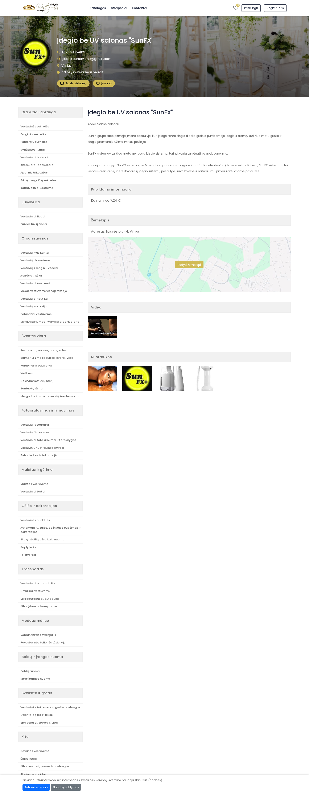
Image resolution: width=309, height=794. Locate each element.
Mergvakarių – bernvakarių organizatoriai (50, 322)
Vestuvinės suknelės (34, 126)
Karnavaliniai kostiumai (37, 188)
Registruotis (275, 8)
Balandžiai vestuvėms (36, 314)
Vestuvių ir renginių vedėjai (39, 268)
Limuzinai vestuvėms (35, 591)
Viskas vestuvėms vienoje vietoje (43, 291)
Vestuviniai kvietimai (35, 283)
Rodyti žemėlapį (189, 265)
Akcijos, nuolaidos (33, 774)
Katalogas (98, 8)
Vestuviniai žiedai (32, 216)
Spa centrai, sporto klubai (39, 723)
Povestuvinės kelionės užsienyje (42, 642)
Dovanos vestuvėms (34, 751)
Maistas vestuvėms (34, 484)
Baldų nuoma (30, 671)
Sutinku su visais (36, 787)
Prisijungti (251, 8)
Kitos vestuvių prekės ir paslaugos (44, 766)
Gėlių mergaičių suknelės (38, 180)
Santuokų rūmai (31, 388)
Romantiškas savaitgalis (38, 635)
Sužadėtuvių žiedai (33, 224)
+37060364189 (73, 52)
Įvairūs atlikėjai (31, 276)
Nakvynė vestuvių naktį (36, 381)
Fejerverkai (28, 555)
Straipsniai (119, 8)
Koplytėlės (28, 547)
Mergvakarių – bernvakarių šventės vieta (49, 396)
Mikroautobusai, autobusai (39, 599)
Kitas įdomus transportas (38, 606)
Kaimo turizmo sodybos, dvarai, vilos (46, 358)
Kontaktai (139, 8)
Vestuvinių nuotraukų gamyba (42, 448)
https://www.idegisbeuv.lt (82, 72)
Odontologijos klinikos (36, 715)
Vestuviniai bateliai (34, 157)
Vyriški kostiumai (32, 150)
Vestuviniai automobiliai (37, 583)
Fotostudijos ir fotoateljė (38, 455)
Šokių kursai (28, 759)
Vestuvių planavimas (35, 260)
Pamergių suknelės (33, 142)
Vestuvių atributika (34, 299)
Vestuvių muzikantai (34, 253)
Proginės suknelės (33, 134)
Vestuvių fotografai (34, 425)
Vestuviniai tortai (32, 492)
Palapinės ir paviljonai (36, 366)
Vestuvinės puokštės (35, 520)
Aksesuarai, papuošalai (37, 165)
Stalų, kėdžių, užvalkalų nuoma (42, 539)
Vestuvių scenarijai (33, 306)
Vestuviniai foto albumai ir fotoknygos (48, 440)
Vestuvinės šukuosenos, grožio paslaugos (50, 707)
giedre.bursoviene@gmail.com (86, 58)
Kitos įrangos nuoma (35, 679)
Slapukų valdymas (66, 787)
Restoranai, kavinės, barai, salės (43, 350)
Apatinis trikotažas (34, 173)
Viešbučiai (27, 373)
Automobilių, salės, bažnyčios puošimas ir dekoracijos (50, 530)
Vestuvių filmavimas (35, 432)
